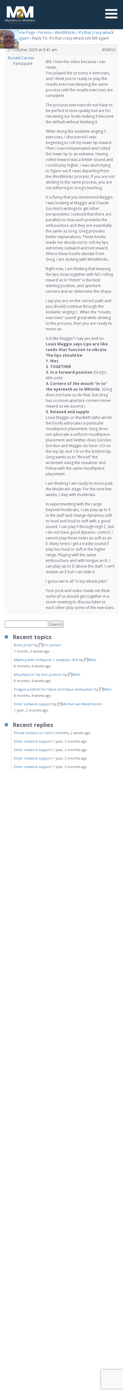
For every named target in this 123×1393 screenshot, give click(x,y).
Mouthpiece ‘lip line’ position (38, 674)
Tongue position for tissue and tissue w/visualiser (53, 689)
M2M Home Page (20, 32)
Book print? (23, 645)
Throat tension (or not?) (33, 732)
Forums (45, 32)
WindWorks (65, 32)
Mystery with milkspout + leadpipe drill (46, 659)
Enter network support (33, 704)
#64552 (109, 49)
